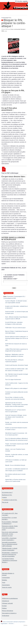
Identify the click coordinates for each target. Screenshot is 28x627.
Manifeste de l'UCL (7, 495)
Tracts (3, 582)
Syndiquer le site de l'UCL (10, 500)
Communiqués (6, 577)
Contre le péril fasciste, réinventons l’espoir (16, 365)
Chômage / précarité (7, 603)
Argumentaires (6, 585)
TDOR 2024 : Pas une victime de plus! (15, 327)
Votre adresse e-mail (10, 278)
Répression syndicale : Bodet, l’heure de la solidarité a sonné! (10, 527)
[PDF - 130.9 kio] (3, 171)
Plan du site (5, 502)
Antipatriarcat (5, 601)
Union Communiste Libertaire (10, 621)
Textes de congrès (7, 587)
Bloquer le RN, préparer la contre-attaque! (16, 388)
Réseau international (7, 610)
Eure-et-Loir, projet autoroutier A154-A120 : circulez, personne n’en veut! (10, 533)
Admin (25, 625)
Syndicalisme (5, 615)
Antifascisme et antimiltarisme (10, 598)
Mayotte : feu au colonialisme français (15, 465)
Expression (10, 296)
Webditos (4, 580)
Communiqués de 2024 (9, 298)
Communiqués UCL (19, 296)
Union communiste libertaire (17, 29)
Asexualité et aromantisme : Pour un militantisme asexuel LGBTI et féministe (9, 544)
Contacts (4, 497)
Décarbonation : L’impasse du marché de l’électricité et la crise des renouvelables (10, 554)
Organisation (4, 623)
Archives (11, 623)
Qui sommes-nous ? (7, 492)
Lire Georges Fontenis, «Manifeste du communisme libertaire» (9, 560)
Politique (4, 608)
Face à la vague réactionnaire (13, 379)
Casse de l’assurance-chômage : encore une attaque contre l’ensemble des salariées (16, 417)
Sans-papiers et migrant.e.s (9, 613)
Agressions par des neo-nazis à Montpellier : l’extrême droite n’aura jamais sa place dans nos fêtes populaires (16, 404)
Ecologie (4, 605)
